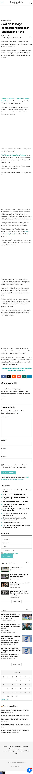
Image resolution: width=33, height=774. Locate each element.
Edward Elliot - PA (7, 619)
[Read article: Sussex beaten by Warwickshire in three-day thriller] (27, 638)
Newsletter (25, 746)
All (27, 562)
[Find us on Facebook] (11, 766)
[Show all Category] (30, 562)
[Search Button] (31, 3)
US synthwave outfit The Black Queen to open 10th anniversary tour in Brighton (19, 593)
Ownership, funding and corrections (13, 751)
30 (16, 696)
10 (20, 684)
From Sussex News (10, 706)
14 (8, 688)
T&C (16, 753)
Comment (5, 417)
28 (8, 696)
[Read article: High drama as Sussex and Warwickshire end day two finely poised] (27, 650)
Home (3, 20)
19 (29, 688)
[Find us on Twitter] (13, 766)
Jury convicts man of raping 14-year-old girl (16, 501)
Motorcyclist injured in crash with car (12, 724)
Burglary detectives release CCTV (13, 522)
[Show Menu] (2, 3)
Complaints (19, 748)
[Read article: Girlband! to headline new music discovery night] (5, 584)
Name (3, 440)
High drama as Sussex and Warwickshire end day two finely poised (11, 650)
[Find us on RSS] (18, 766)
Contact (11, 746)
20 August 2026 (15, 597)
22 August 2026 (7, 644)
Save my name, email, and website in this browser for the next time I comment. (15, 466)
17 (20, 688)
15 (12, 688)
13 (3, 688)
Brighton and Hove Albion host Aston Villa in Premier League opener (10, 626)
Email (3, 448)
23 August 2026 (7, 621)
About (5, 746)
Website (3, 456)
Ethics (27, 751)
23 (16, 692)
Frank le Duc (6, 36)
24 (20, 692)
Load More (16, 601)
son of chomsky (6, 389)
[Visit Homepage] (16, 3)
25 (25, 692)
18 (25, 688)
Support (17, 746)
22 (12, 692)
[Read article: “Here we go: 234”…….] (5, 569)
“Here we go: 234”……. (16, 567)
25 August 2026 (15, 570)
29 (12, 696)
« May (3, 699)
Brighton (8, 20)
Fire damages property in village (11, 715)
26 (29, 692)
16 (16, 688)
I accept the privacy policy (10, 553)
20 (3, 692)
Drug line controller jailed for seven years (14, 719)
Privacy (11, 748)
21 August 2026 (7, 658)
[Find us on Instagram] (20, 766)
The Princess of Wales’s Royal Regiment (13, 155)
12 (29, 684)
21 (8, 692)
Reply (4, 399)
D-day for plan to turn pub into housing (14, 494)
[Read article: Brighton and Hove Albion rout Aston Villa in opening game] (27, 617)
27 (3, 696)
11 (25, 684)
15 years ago (17, 389)
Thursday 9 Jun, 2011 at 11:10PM (13, 38)
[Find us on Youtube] (16, 766)
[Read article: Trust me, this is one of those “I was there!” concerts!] (5, 576)
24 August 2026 (15, 587)
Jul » (7, 699)
